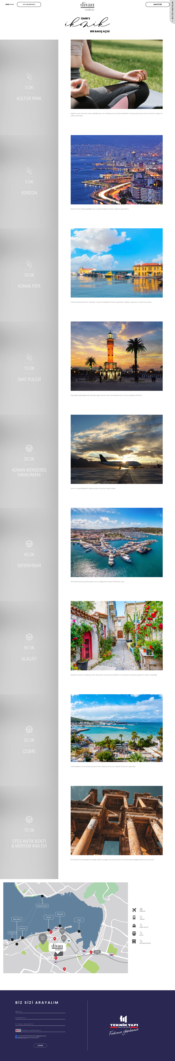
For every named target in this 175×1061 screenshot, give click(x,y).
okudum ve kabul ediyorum (28, 1037)
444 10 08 (157, 4)
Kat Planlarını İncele (29, 4)
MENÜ (12, 4)
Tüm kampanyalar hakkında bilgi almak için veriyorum (31, 1036)
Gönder (40, 1045)
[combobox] (18, 1030)
